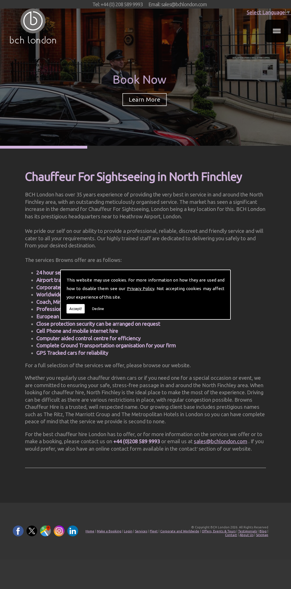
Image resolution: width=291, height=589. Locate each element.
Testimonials (247, 531)
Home (90, 531)
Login (128, 531)
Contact (231, 535)
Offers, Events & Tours (219, 531)
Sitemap (262, 535)
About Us (246, 535)
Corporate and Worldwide (179, 531)
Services (141, 531)
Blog (263, 531)
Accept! (75, 309)
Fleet (154, 531)
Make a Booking (109, 531)
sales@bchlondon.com (220, 441)
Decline (98, 309)
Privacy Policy (140, 288)
